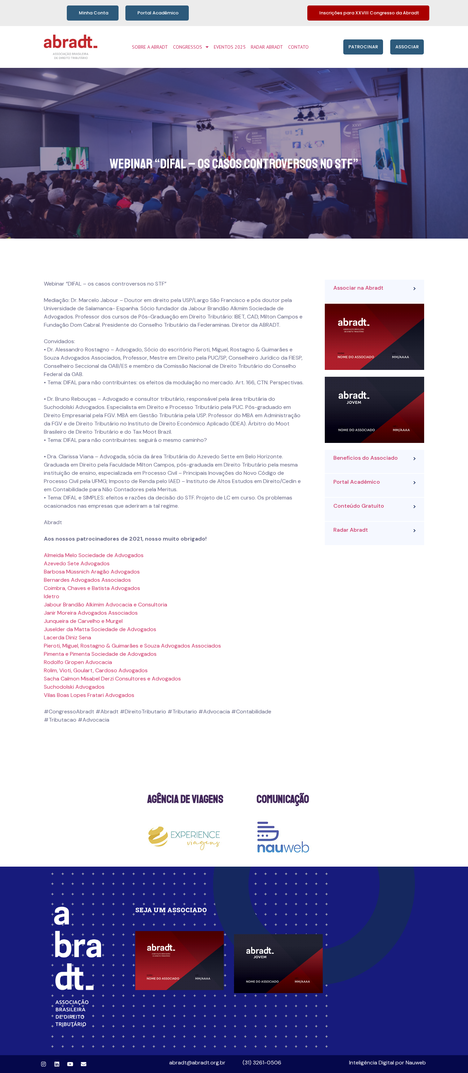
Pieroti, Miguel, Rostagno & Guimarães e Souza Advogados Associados (132, 645)
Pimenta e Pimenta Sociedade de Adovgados (100, 654)
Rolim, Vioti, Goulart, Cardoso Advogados (96, 670)
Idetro (51, 596)
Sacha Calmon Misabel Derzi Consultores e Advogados (112, 678)
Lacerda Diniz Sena (67, 637)
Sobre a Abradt (150, 47)
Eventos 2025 (230, 47)
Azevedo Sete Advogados (77, 563)
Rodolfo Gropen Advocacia (78, 662)
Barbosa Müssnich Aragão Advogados (92, 571)
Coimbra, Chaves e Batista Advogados (92, 588)
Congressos (187, 47)
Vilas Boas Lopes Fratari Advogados (89, 695)
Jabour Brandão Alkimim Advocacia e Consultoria (105, 604)
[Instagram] (43, 1064)
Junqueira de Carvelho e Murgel (83, 621)
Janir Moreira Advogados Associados (91, 612)
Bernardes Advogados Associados (87, 579)
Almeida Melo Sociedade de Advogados (94, 555)
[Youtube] (70, 1064)
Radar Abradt (267, 47)
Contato (298, 47)
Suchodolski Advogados (74, 686)
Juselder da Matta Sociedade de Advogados (100, 629)
